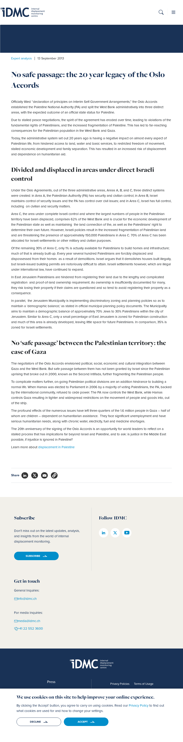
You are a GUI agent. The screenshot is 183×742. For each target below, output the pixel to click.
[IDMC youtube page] (126, 532)
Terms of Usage (143, 684)
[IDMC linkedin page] (103, 532)
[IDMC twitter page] (115, 532)
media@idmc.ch (29, 620)
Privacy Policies (119, 684)
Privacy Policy (138, 705)
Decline (35, 722)
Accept (83, 722)
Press (51, 681)
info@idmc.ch (27, 598)
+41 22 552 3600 (30, 628)
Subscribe (33, 556)
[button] (161, 13)
